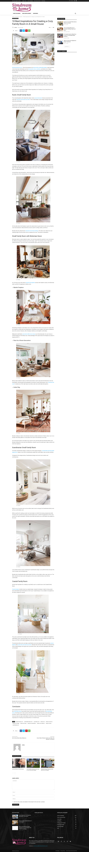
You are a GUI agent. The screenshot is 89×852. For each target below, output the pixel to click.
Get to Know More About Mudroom (19, 738)
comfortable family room (28, 721)
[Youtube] (76, 1)
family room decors (49, 721)
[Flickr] (64, 841)
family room (43, 721)
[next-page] (15, 773)
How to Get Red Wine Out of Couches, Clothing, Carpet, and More (69, 29)
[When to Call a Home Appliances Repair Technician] (60, 42)
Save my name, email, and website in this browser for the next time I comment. (29, 801)
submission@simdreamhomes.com (41, 846)
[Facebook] (69, 1)
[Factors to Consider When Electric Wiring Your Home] (60, 23)
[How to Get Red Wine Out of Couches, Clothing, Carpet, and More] (60, 29)
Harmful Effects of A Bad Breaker (18, 769)
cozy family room (36, 721)
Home (13, 16)
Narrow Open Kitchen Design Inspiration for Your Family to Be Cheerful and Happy (25, 827)
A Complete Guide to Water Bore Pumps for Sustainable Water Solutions (70, 35)
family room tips (48, 723)
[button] (75, 13)
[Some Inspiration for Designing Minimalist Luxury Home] (15, 817)
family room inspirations (32, 723)
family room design (16, 723)
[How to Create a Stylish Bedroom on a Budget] (15, 822)
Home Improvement (18, 16)
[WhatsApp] (29, 30)
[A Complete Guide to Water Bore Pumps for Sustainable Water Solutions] (60, 36)
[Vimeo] (74, 1)
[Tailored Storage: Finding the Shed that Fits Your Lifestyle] (47, 763)
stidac (16, 27)
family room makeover (41, 723)
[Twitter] (73, 1)
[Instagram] (71, 1)
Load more (67, 46)
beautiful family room (19, 721)
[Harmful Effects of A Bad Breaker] (18, 763)
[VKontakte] (70, 841)
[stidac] (13, 27)
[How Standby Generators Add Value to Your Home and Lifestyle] (33, 763)
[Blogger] (58, 841)
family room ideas (23, 723)
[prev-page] (13, 773)
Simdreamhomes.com (17, 67)
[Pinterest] (26, 30)
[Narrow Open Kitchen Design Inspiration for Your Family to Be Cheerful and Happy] (15, 828)
